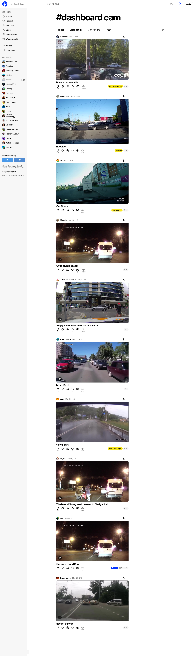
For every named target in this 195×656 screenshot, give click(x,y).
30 (125, 449)
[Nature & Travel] (13, 129)
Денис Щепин (65, 578)
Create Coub (54, 4)
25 (125, 270)
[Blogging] (13, 66)
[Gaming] (13, 88)
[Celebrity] (13, 125)
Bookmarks (10, 50)
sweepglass (64, 96)
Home (8, 12)
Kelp (61, 518)
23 (125, 508)
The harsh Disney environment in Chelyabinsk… (83, 504)
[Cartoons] (13, 93)
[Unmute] (60, 140)
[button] (163, 30)
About (4, 166)
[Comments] (67, 86)
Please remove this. (67, 82)
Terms (4, 168)
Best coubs (10, 25)
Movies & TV (117, 210)
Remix (114, 568)
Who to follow (11, 34)
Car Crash (62, 206)
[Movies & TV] (13, 84)
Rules (17, 168)
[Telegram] (20, 160)
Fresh (108, 29)
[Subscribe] (23, 80)
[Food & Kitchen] (13, 120)
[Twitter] (7, 160)
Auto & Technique (115, 86)
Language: (9, 171)
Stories (8, 30)
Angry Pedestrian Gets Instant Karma (77, 325)
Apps (14, 166)
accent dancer (64, 623)
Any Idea (63, 459)
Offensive (63, 220)
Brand (19, 166)
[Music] (13, 107)
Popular (9, 16)
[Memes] (13, 147)
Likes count (75, 29)
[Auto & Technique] (13, 143)
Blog (9, 166)
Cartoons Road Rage (68, 564)
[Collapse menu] (28, 652)
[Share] (123, 36)
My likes (9, 46)
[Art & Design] (13, 97)
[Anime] (13, 79)
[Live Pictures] (13, 102)
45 (125, 150)
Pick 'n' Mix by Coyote (68, 280)
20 (125, 210)
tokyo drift (62, 444)
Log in (188, 4)
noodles (61, 146)
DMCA (22, 168)
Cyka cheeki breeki (67, 265)
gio (61, 160)
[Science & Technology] (13, 116)
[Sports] (13, 111)
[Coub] (4, 4)
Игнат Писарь (65, 339)
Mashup (119, 150)
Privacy (11, 168)
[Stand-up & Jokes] (13, 70)
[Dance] (13, 138)
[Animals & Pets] (13, 61)
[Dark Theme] (171, 4)
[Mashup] (13, 75)
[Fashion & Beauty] (13, 134)
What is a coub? (12, 39)
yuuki (62, 399)
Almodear (63, 37)
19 (125, 568)
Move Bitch (62, 385)
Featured (9, 21)
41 (125, 86)
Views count (94, 29)
